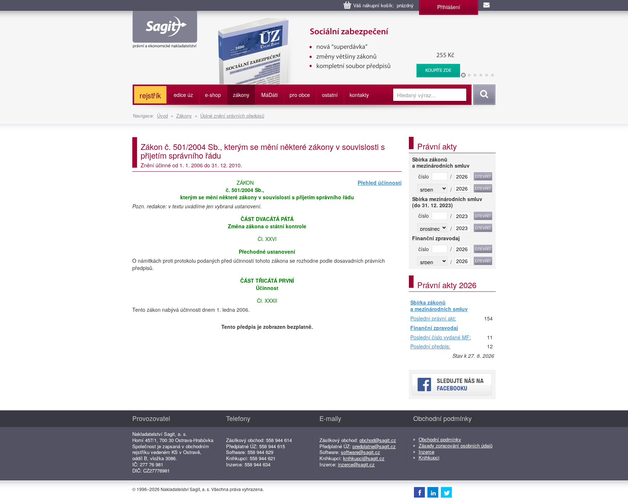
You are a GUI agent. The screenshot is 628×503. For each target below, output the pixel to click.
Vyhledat (483, 94)
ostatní (330, 94)
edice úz (183, 94)
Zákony (184, 115)
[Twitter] (446, 492)
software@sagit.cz (360, 452)
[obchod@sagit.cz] (487, 5)
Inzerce (426, 451)
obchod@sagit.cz (377, 440)
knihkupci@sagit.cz (364, 458)
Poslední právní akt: (433, 318)
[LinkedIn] (432, 492)
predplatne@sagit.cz (374, 446)
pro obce (300, 94)
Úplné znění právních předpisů (232, 115)
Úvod (162, 115)
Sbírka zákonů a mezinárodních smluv (439, 305)
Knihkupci (429, 457)
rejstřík (150, 95)
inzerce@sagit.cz (356, 464)
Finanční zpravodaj (434, 328)
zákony (241, 94)
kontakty (359, 94)
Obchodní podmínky (440, 439)
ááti (269, 94)
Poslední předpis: (430, 346)
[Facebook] (419, 492)
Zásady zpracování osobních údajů (455, 445)
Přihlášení (448, 7)
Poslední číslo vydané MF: (440, 337)
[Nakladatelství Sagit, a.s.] (164, 42)
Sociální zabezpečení (334, 21)
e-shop (213, 94)
